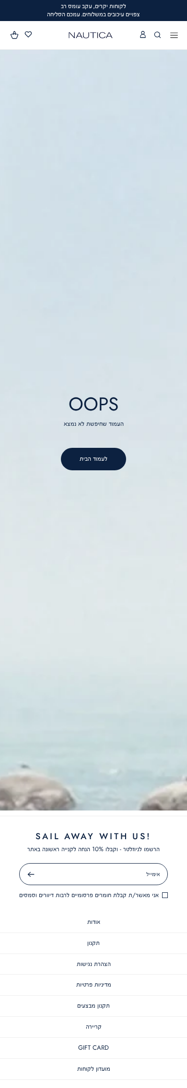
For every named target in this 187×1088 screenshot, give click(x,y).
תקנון (93, 942)
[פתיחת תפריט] (174, 36)
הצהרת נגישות (94, 963)
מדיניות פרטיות (93, 984)
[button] (15, 35)
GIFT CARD (93, 1047)
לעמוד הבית (93, 458)
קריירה (94, 1026)
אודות (93, 921)
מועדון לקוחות (93, 1068)
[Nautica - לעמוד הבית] (91, 35)
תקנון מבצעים (93, 1005)
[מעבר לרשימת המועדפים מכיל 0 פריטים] (28, 34)
